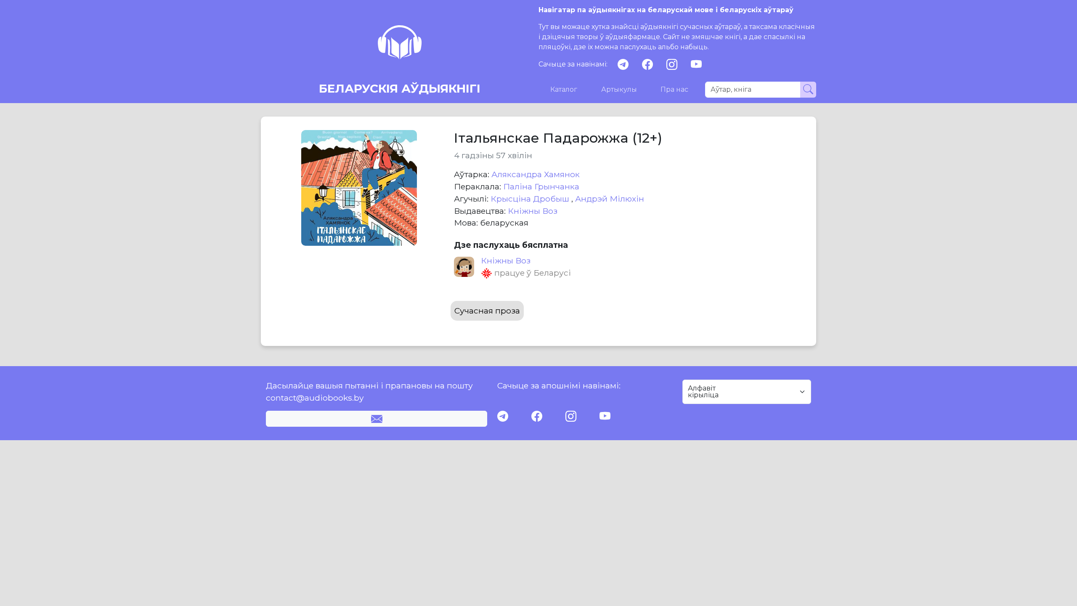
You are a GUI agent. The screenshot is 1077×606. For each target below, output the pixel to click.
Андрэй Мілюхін (609, 199)
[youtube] (696, 64)
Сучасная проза (487, 311)
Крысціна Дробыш (531, 199)
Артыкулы (619, 89)
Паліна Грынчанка (541, 186)
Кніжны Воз (532, 211)
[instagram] (671, 64)
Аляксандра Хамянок (535, 174)
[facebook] (647, 64)
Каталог (563, 89)
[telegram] (623, 64)
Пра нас (674, 89)
